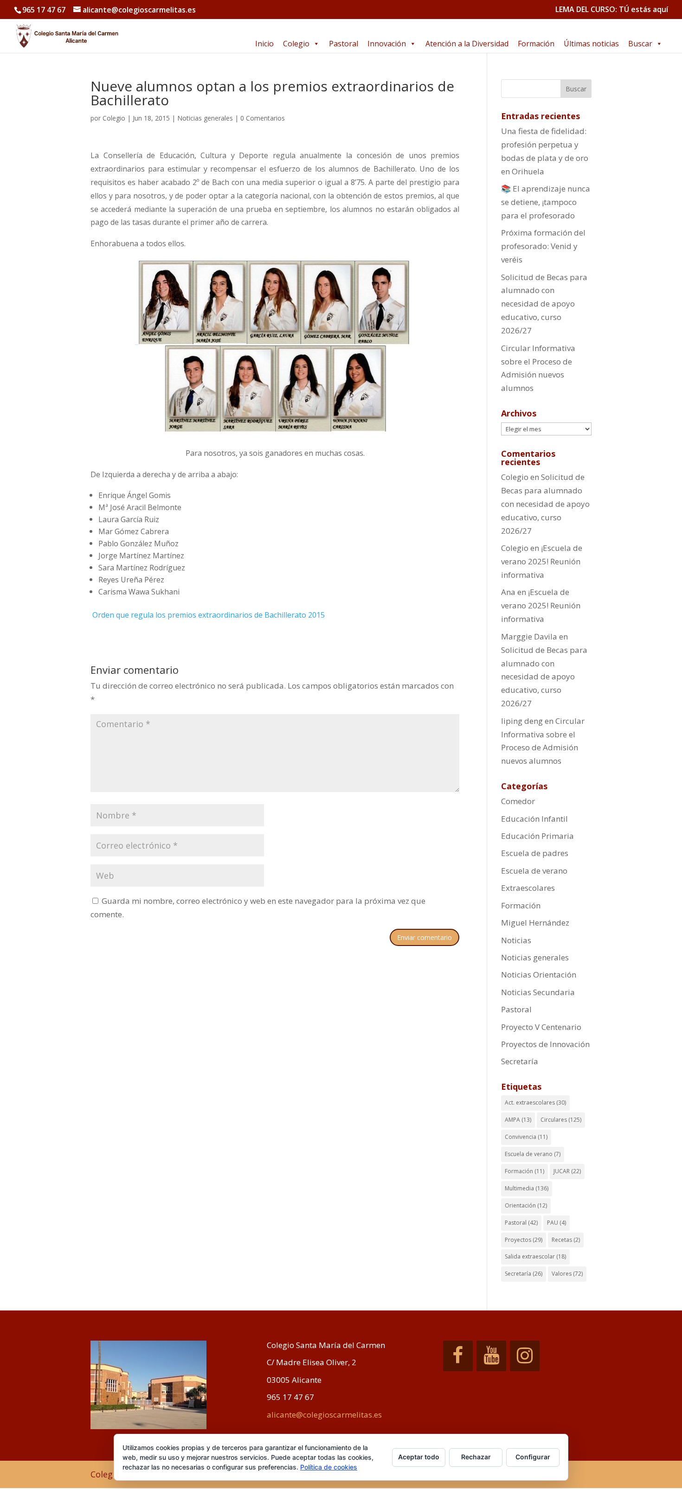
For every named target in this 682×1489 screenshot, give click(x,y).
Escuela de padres (534, 853)
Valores (567, 1274)
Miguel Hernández (535, 922)
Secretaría (519, 1061)
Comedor (518, 801)
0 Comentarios (262, 118)
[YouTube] (491, 1356)
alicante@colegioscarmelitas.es (324, 1414)
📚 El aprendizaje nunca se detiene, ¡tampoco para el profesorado (545, 202)
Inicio (264, 43)
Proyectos (523, 1240)
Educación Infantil (534, 818)
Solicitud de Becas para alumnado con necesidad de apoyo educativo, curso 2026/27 (544, 304)
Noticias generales (205, 118)
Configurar (532, 1457)
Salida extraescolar (535, 1256)
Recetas (566, 1240)
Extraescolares (528, 887)
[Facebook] (458, 1356)
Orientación (526, 1205)
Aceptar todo (418, 1457)
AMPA (518, 1120)
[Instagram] (525, 1356)
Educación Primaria (537, 836)
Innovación (386, 43)
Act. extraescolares (535, 1102)
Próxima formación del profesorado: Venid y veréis (543, 246)
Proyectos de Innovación (545, 1044)
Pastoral (343, 43)
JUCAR (567, 1171)
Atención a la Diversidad (466, 43)
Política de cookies (328, 1467)
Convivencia (526, 1137)
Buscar (640, 43)
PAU (556, 1223)
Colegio (296, 43)
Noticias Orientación (538, 974)
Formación (536, 43)
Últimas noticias (591, 43)
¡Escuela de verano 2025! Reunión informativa (541, 561)
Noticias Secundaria (538, 992)
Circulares (560, 1120)
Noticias (516, 940)
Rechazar (476, 1457)
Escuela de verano (534, 870)
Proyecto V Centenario (541, 1027)
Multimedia (526, 1188)
